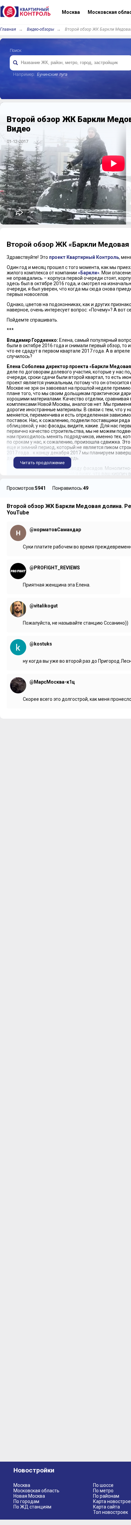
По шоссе (103, 1485)
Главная (8, 29)
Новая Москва (29, 1496)
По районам (106, 1496)
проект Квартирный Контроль (84, 257)
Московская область (36, 1490)
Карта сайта (106, 1506)
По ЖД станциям (32, 1506)
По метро (103, 1490)
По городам (26, 1501)
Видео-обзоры (40, 29)
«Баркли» (88, 272)
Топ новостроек (110, 1512)
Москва (21, 1485)
